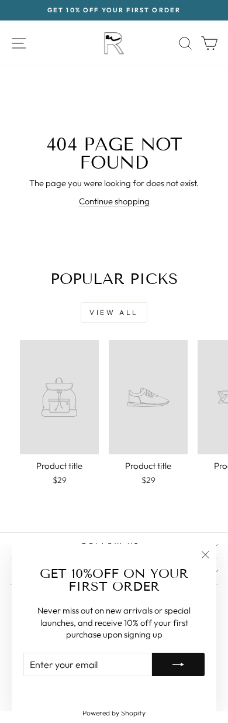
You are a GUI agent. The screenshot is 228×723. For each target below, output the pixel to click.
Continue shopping (114, 201)
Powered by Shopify (114, 712)
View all (114, 312)
